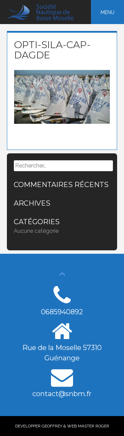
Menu (107, 12)
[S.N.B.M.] (44, 18)
